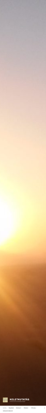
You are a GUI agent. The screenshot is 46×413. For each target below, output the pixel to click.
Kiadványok (18, 407)
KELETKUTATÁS (19, 399)
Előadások (26, 407)
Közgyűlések (11, 407)
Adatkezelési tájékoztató (8, 410)
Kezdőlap (4, 407)
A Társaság (33, 407)
